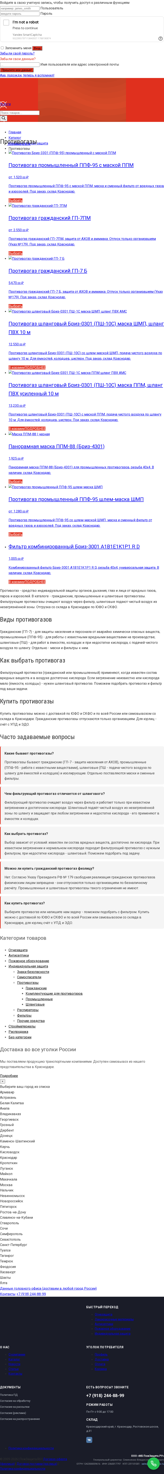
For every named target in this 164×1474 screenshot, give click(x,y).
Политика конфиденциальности (31, 1448)
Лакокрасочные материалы (114, 1319)
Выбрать (15, 200)
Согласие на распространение (20, 1419)
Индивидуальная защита (28, 966)
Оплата (100, 1364)
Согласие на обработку (15, 1400)
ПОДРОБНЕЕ (35, 367)
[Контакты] (3, 127)
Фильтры (24, 1015)
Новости (14, 1364)
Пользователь (51, 8)
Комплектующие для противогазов (54, 994)
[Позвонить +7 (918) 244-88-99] (153, 1463)
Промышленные (39, 999)
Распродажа (18, 1032)
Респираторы (28, 1010)
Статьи (14, 1369)
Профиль (101, 1354)
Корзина (101, 1369)
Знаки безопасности (33, 972)
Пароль (46, 14)
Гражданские (36, 988)
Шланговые (35, 1004)
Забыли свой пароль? (17, 53)
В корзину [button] (17, 367)
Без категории (20, 1037)
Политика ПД (9, 1394)
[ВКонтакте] (89, 1440)
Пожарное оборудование (29, 961)
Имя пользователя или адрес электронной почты (79, 64)
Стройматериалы (22, 1026)
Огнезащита (18, 950)
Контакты (8, 1294)
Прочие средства (31, 1021)
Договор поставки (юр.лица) (37, 1463)
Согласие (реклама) (13, 1413)
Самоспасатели (29, 977)
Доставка (102, 1359)
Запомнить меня (18, 48)
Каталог (14, 1359)
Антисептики (19, 955)
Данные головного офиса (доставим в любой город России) (48, 1288)
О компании (17, 1354)
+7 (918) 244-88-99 (31, 1294)
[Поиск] (3, 118)
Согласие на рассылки (14, 1406)
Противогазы (28, 983)
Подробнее (9, 1076)
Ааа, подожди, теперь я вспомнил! (27, 75)
